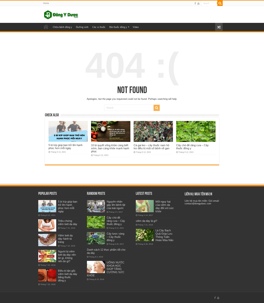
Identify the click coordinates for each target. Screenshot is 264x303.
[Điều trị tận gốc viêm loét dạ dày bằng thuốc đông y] (47, 275)
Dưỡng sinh (82, 27)
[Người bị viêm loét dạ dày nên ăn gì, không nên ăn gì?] (47, 256)
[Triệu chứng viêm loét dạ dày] (47, 225)
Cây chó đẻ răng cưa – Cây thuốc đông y (116, 221)
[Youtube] (198, 3)
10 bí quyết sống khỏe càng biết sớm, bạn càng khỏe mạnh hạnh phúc (110, 148)
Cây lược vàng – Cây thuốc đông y (115, 237)
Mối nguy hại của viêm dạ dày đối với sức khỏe (165, 206)
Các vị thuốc (98, 27)
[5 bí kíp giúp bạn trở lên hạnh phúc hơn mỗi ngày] (47, 206)
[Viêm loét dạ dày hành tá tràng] (47, 240)
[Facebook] (195, 3)
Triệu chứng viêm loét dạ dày (67, 222)
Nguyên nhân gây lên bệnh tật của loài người (116, 205)
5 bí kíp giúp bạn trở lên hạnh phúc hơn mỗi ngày (65, 146)
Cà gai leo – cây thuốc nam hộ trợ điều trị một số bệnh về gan (151, 147)
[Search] (220, 3)
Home (46, 3)
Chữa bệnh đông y (62, 27)
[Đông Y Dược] (61, 14)
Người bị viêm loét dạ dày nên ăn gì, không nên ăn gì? (67, 256)
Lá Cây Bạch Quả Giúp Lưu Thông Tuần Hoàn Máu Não (164, 235)
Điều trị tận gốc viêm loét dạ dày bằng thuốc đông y (67, 275)
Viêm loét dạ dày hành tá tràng (65, 238)
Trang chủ (46, 26)
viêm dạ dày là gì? (146, 220)
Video (136, 27)
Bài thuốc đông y (118, 27)
